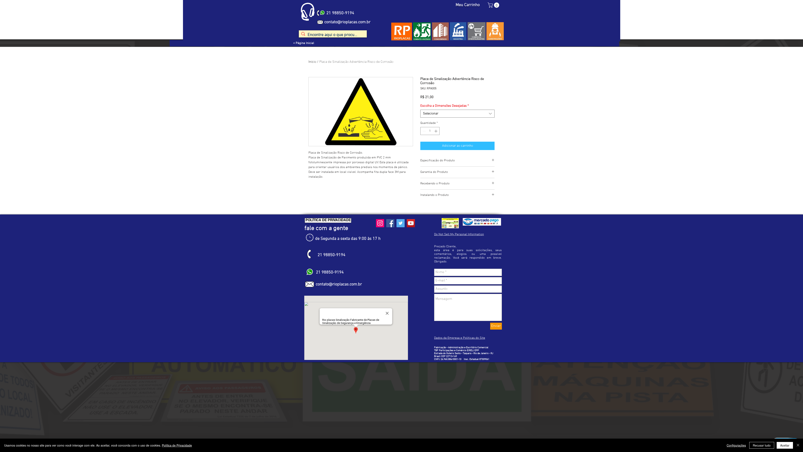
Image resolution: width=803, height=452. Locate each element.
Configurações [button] (736, 445)
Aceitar (784, 445)
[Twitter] (400, 223)
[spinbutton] (430, 131)
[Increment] (436, 131)
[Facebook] (390, 223)
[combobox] (457, 114)
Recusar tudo (762, 445)
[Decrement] (424, 131)
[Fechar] (797, 445)
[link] (494, 5)
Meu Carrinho (468, 5)
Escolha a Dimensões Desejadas (444, 106)
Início (312, 62)
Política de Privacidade (177, 445)
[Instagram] (380, 223)
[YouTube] (411, 223)
